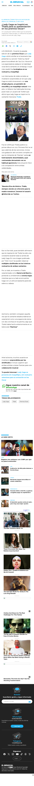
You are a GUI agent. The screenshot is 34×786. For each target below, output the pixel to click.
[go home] (17, 765)
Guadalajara (26, 5)
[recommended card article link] (5, 178)
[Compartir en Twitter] (10, 46)
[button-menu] (2, 2)
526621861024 (17, 718)
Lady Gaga (20, 21)
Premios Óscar (24, 401)
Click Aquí (17, 726)
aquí (15, 391)
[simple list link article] (17, 448)
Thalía (14, 401)
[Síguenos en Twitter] (9, 754)
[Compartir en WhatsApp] (3, 46)
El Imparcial (6, 19)
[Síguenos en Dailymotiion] (30, 754)
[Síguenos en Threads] (26, 754)
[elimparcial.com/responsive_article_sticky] (33, 775)
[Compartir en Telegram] (14, 46)
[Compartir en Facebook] (6, 46)
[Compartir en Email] (17, 46)
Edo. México (17, 5)
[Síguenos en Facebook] (4, 754)
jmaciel (5, 41)
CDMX (10, 5)
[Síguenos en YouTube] (17, 754)
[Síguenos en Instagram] (13, 754)
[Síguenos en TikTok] (21, 754)
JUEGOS (4, 5)
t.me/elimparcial (17, 743)
